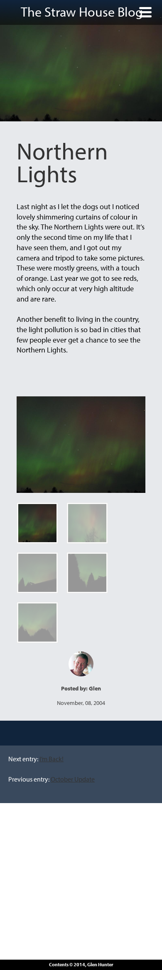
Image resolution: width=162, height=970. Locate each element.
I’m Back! (51, 759)
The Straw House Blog (82, 11)
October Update (73, 779)
